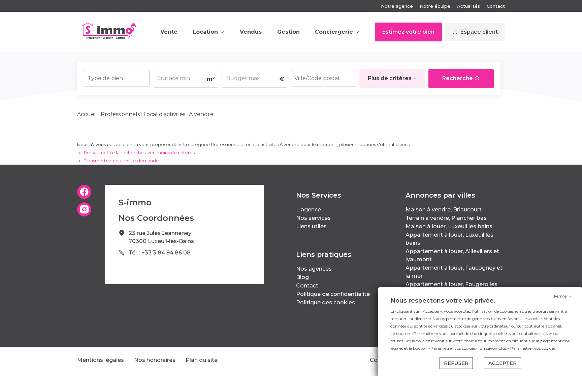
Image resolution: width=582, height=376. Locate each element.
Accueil (87, 114)
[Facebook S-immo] (84, 192)
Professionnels (120, 114)
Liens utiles (311, 226)
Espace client (479, 32)
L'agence (308, 209)
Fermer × (563, 296)
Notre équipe (435, 6)
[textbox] (117, 76)
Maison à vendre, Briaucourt (444, 209)
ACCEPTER (502, 363)
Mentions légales (100, 360)
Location (205, 32)
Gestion (288, 32)
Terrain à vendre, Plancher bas (446, 218)
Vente (168, 32)
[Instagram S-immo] (84, 209)
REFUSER (456, 363)
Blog (302, 277)
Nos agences (314, 269)
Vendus (251, 32)
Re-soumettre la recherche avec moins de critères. (140, 152)
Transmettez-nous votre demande (121, 160)
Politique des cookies (325, 302)
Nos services (313, 218)
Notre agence (397, 6)
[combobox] (117, 78)
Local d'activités (164, 114)
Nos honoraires (154, 360)
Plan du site (202, 360)
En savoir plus (494, 348)
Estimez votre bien (408, 32)
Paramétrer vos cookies (532, 348)
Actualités (468, 6)
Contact (496, 6)
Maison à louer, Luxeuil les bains (449, 226)
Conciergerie (334, 32)
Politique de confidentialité (333, 294)
